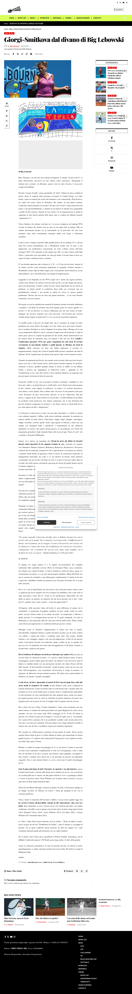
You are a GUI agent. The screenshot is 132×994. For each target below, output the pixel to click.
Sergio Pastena (105, 906)
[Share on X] (18, 54)
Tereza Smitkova (58, 862)
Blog (10, 29)
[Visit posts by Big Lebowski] (5, 46)
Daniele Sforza (42, 922)
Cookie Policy (56, 527)
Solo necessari (66, 522)
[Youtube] (112, 169)
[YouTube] (123, 2)
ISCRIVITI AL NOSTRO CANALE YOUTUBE (26, 23)
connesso (16, 883)
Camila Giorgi (47, 862)
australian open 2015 (35, 862)
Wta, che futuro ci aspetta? (47, 918)
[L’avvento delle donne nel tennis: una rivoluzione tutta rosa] (81, 907)
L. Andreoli (9, 924)
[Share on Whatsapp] (22, 54)
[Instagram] (127, 2)
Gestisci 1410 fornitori (42, 517)
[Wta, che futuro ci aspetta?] (50, 907)
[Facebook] (117, 2)
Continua (47, 522)
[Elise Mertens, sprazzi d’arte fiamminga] (19, 907)
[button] (126, 10)
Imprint (77, 527)
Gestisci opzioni (86, 522)
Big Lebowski (14, 46)
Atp (109, 95)
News (109, 67)
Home (6, 29)
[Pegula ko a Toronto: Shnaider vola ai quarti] (101, 87)
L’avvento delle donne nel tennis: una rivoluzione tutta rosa (81, 919)
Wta (12, 33)
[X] (120, 2)
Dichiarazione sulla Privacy (67, 527)
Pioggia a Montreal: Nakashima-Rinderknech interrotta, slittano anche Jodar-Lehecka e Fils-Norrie (117, 104)
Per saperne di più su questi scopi (87, 517)
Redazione (72, 924)
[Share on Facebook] (13, 54)
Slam (6, 33)
